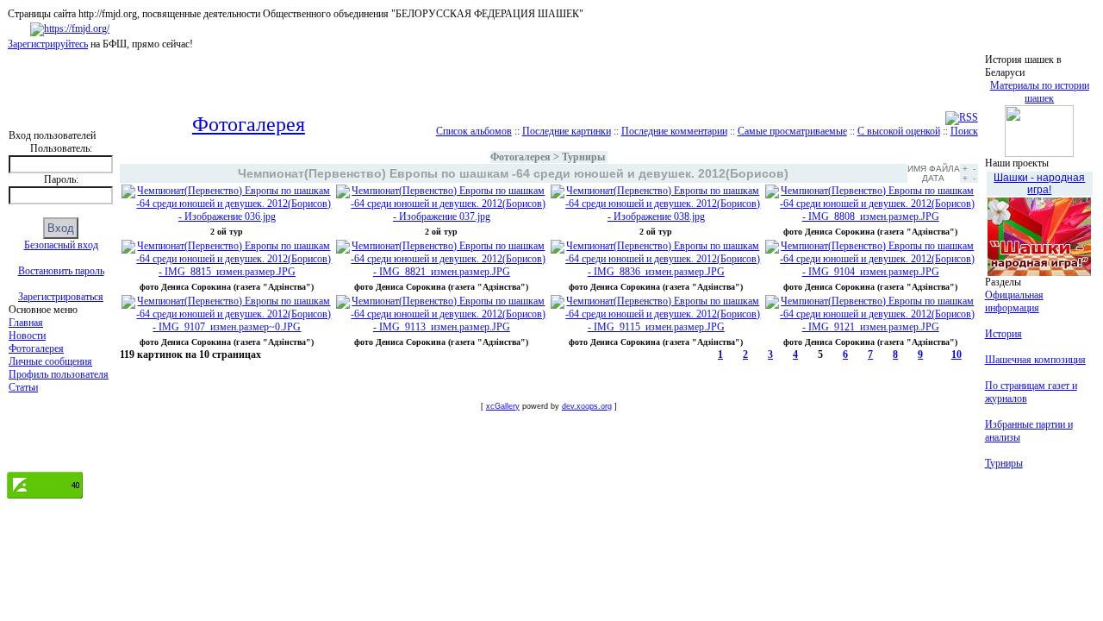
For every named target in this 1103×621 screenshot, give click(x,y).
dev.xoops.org (587, 406)
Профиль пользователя (59, 374)
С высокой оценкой (898, 131)
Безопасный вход (61, 245)
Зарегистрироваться (60, 297)
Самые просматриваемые (792, 131)
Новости (27, 335)
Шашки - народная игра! (1039, 184)
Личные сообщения (50, 361)
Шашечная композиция (1035, 360)
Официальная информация (1014, 301)
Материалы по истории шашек (1039, 91)
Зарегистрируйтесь (48, 44)
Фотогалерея (36, 348)
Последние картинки (566, 131)
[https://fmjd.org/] (69, 28)
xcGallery (503, 406)
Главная (26, 323)
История (1003, 334)
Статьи (23, 387)
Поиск (964, 131)
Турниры (583, 157)
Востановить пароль (61, 271)
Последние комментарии (674, 131)
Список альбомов (474, 131)
